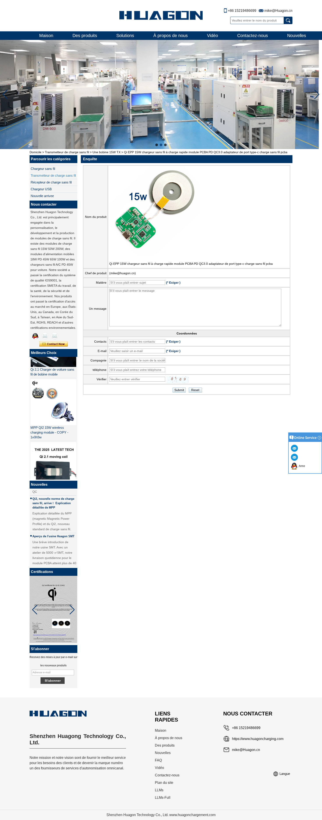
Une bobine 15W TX (106, 152)
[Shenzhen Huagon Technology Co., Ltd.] (161, 15)
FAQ (158, 760)
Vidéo (212, 35)
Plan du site (164, 782)
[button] (156, 145)
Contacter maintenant (53, 344)
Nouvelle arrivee (42, 196)
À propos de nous (170, 35)
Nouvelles (296, 35)
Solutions (125, 35)
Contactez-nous (252, 35)
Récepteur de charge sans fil (51, 182)
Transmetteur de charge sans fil (67, 152)
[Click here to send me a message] (295, 448)
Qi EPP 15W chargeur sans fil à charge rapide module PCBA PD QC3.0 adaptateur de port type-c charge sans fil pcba (191, 263)
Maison (46, 35)
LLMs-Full (162, 797)
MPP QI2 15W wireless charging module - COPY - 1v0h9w (49, 425)
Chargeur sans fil (43, 169)
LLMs (159, 790)
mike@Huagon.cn (278, 10)
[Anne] (35, 335)
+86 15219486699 (242, 10)
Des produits (85, 35)
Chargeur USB (41, 189)
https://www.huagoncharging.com (257, 739)
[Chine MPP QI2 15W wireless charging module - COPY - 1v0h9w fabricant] (53, 395)
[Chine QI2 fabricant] (53, 458)
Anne (301, 466)
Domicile (35, 152)
